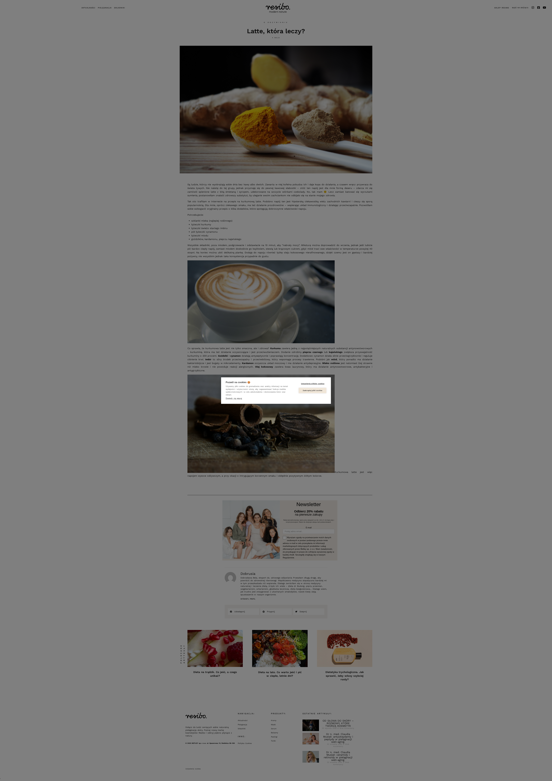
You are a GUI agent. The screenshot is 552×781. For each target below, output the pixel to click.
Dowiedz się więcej (234, 398)
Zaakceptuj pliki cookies (312, 390)
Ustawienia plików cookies (312, 384)
